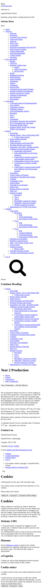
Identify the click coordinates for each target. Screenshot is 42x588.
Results (12, 61)
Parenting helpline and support (20, 145)
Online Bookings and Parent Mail (22, 143)
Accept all (13, 495)
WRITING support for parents (25, 203)
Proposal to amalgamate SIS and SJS (23, 47)
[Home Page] (6, 6)
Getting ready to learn (22, 137)
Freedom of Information (18, 95)
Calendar (13, 179)
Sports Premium (15, 79)
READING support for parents (25, 201)
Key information (11, 59)
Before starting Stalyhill (18, 139)
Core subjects (14, 105)
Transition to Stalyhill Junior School (22, 177)
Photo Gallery (19, 249)
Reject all (5, 495)
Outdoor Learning (16, 247)
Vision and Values (16, 39)
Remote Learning (16, 193)
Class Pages (14, 211)
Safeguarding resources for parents (26, 161)
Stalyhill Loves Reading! (18, 239)
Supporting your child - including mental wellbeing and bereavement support (24, 148)
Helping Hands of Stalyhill (19, 189)
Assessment (14, 119)
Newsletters (14, 173)
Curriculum (9, 101)
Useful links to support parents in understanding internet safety (26, 158)
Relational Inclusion (17, 75)
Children (8, 209)
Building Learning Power (19, 241)
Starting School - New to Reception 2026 (24, 135)
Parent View (14, 187)
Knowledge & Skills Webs (28, 219)
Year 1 (12, 115)
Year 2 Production (11, 381)
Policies (12, 83)
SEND (12, 73)
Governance (14, 45)
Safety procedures (20, 69)
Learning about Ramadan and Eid (22, 253)
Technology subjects (17, 107)
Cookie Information (12, 456)
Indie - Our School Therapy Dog (21, 243)
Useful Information (25, 217)
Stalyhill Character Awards (19, 251)
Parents (8, 131)
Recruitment (14, 99)
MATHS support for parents (24, 205)
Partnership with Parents (22, 151)
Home (7, 29)
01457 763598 (14, 446)
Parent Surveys (15, 141)
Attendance (14, 85)
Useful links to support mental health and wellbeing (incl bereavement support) (27, 169)
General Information (17, 51)
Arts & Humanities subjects (19, 111)
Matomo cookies (12, 545)
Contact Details (15, 55)
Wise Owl (13, 191)
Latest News (9, 379)
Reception (13, 113)
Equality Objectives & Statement (21, 91)
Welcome (13, 33)
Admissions (14, 81)
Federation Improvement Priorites (21, 89)
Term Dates (14, 133)
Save (20, 586)
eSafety (17, 67)
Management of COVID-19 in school (23, 207)
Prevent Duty (19, 71)
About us (8, 31)
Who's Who (14, 43)
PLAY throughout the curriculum (21, 123)
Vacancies (13, 57)
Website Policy (10, 458)
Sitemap (8, 454)
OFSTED (13, 63)
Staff (20, 215)
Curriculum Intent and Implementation (23, 103)
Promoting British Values (19, 125)
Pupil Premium (15, 77)
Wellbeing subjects (16, 109)
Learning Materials (25, 233)
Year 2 (12, 117)
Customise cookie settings (27, 495)
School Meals (14, 183)
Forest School (15, 245)
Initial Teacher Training (18, 49)
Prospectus (13, 35)
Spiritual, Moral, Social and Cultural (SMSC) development (22, 128)
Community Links (16, 181)
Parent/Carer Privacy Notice (20, 93)
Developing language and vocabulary (23, 121)
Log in (7, 257)
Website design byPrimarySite (16, 467)
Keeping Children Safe (18, 65)
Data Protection (15, 97)
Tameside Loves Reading (19, 185)
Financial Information (17, 53)
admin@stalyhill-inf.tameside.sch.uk (19, 450)
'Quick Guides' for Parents (19, 175)
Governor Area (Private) (18, 37)
